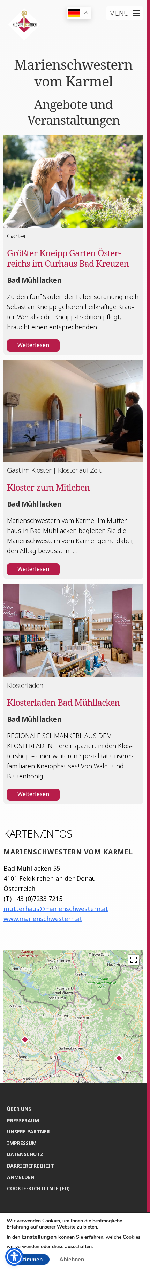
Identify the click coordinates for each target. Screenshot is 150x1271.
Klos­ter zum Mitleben (48, 487)
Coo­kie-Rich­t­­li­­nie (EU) (38, 1188)
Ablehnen (71, 1259)
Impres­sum (22, 1143)
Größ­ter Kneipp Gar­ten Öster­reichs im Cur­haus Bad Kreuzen (68, 258)
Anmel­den (21, 1177)
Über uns (19, 1109)
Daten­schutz (25, 1154)
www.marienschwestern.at (42, 919)
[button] (119, 13)
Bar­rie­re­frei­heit (30, 1165)
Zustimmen (28, 1259)
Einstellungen (39, 1237)
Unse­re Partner (28, 1131)
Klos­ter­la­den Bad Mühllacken (63, 702)
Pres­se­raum (23, 1120)
